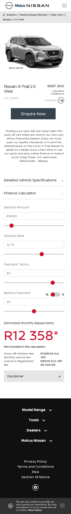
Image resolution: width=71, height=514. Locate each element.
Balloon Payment (17, 293)
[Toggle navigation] (64, 5)
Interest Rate (14, 236)
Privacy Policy (35, 461)
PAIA (35, 472)
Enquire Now (33, 113)
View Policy (35, 509)
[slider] (11, 226)
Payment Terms (16, 264)
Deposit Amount (17, 207)
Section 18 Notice (35, 477)
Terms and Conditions (35, 466)
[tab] (34, 181)
